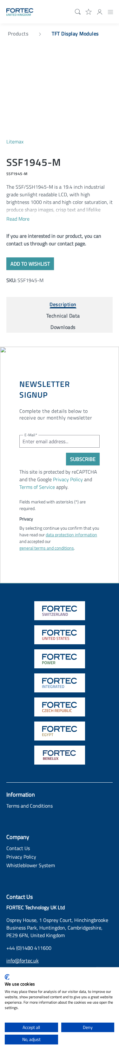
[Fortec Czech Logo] (59, 706)
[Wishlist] (88, 11)
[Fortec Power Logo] (59, 658)
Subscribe (83, 459)
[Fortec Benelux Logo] (59, 755)
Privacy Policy (68, 479)
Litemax (14, 141)
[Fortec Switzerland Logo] (59, 610)
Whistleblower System (30, 865)
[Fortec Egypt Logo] (59, 731)
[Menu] (110, 11)
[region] (59, 97)
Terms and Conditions (29, 806)
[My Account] (99, 11)
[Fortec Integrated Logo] (59, 682)
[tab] (63, 302)
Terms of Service (37, 487)
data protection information (71, 534)
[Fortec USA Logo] (59, 634)
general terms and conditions (46, 548)
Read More (18, 219)
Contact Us (18, 848)
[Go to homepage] (19, 11)
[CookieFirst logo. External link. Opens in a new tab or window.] (7, 977)
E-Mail (30, 435)
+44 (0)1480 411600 (28, 948)
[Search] (76, 11)
